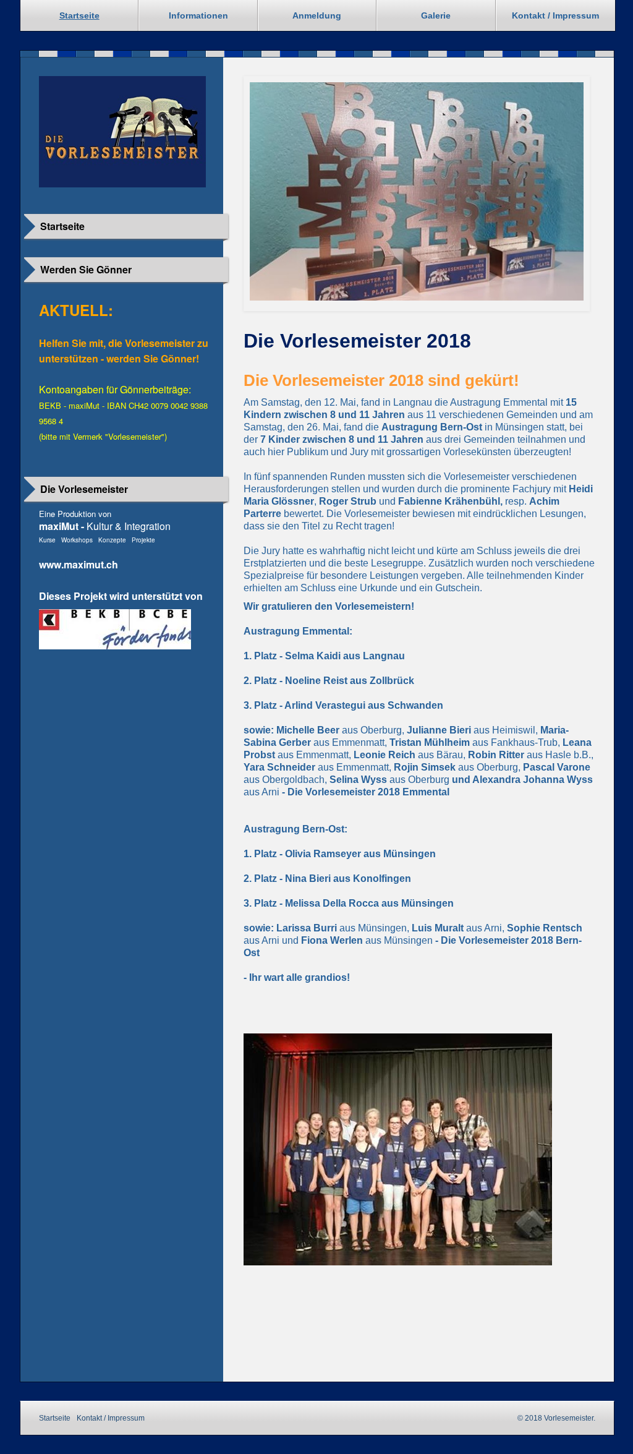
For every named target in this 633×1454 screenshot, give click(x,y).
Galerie (436, 15)
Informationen (198, 15)
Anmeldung (316, 15)
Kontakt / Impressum (555, 15)
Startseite (79, 15)
